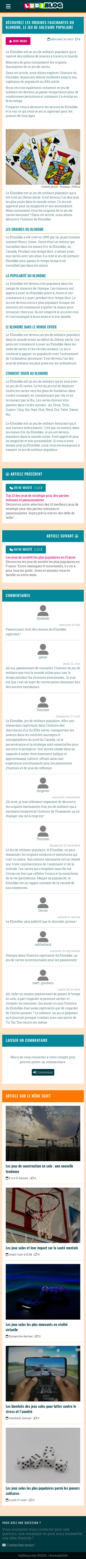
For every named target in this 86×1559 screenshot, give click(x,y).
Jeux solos (19, 41)
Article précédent (25, 474)
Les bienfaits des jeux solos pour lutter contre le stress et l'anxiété (41, 1409)
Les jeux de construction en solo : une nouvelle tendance (39, 1168)
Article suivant (61, 536)
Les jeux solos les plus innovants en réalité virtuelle (37, 1327)
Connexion (45, 1072)
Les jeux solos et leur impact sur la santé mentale (42, 1247)
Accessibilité (58, 1555)
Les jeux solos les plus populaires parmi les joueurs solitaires (43, 1490)
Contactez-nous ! (20, 1545)
